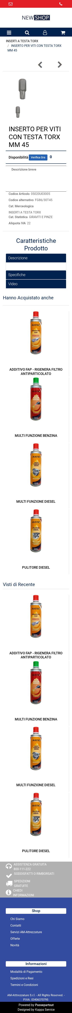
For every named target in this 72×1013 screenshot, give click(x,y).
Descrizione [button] (17, 258)
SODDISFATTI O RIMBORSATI (34, 874)
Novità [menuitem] (14, 945)
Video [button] (12, 284)
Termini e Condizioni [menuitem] (24, 985)
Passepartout (44, 1005)
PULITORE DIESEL (36, 567)
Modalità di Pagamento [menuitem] (26, 972)
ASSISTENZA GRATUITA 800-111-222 (30, 867)
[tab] (36, 258)
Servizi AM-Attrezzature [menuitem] (26, 932)
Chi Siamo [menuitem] (17, 919)
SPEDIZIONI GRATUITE (22, 883)
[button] (22, 89)
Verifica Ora (38, 157)
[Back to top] (61, 1002)
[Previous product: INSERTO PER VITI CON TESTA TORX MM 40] (40, 64)
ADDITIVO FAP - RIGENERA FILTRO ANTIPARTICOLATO (35, 371)
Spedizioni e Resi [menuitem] (21, 978)
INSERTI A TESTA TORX (22, 41)
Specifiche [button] (16, 274)
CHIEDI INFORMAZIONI (23, 893)
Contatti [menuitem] (15, 925)
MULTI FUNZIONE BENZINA (36, 436)
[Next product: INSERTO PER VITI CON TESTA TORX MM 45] (59, 64)
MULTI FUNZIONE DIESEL (35, 501)
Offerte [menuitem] (15, 938)
